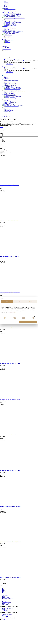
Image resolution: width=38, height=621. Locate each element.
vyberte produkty (25, 60)
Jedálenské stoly (4, 115)
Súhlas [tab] (7, 301)
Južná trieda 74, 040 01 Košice (7, 614)
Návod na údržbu (5, 604)
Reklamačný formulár (5, 597)
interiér (3, 131)
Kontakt (9, 42)
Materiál (1, 133)
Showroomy (11, 40)
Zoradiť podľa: (2, 152)
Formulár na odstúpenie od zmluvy (7, 598)
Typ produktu (2, 143)
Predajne (3, 590)
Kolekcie (1, 148)
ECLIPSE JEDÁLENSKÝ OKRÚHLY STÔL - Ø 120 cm (10, 292)
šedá (3, 139)
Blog (7, 41)
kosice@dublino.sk (5, 615)
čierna (3, 138)
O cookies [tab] (31, 301)
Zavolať (1, 127)
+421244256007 (5, 46)
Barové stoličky (10, 86)
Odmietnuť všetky (12, 312)
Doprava (3, 596)
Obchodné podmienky (5, 601)
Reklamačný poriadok (5, 603)
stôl (3, 144)
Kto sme (5, 6)
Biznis (3, 588)
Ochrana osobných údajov (6, 602)
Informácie (4, 39)
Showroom (6, 3)
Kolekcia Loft (4, 150)
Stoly (5, 90)
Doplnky (7, 107)
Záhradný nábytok (12, 94)
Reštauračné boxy (11, 104)
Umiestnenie (2, 130)
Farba (1, 137)
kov (2, 134)
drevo (3, 135)
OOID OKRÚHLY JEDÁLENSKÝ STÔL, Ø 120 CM (9, 185)
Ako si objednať (4, 595)
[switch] (14, 318)
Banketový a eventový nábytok (18, 105)
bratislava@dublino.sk (5, 609)
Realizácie (6, 2)
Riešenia (5, 1)
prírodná (3, 141)
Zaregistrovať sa (6, 78)
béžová (3, 140)
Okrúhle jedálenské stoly (6, 116)
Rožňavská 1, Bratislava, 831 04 (7, 608)
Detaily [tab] (19, 301)
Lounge (7, 99)
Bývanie (3, 149)
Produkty (5, 4)
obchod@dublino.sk (5, 47)
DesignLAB (6, 5)
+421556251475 (5, 616)
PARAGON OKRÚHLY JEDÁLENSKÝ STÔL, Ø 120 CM (10, 506)
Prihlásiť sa (6, 77)
